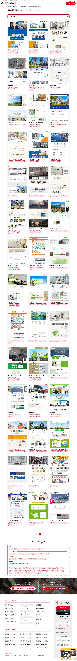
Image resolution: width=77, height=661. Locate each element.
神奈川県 (31, 89)
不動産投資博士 (14, 655)
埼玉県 (16, 51)
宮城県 (37, 51)
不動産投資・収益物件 (26, 549)
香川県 (66, 230)
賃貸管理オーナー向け (13, 53)
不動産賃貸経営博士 (8, 655)
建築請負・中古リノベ (33, 558)
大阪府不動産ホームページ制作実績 (25, 640)
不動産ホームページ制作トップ (9, 604)
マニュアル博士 (30, 655)
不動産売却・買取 (13, 558)
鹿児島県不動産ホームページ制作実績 (42, 641)
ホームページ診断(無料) (63, 610)
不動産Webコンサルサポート (40, 604)
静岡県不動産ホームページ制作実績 (25, 633)
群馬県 (43, 196)
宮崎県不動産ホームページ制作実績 (41, 644)
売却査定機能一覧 (24, 616)
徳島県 (66, 377)
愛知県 (37, 486)
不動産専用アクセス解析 (40, 608)
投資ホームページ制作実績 (9, 608)
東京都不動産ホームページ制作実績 (10, 641)
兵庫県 (34, 570)
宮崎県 (39, 416)
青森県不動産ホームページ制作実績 (10, 634)
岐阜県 (11, 570)
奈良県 (29, 570)
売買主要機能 (23, 604)
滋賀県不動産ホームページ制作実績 (25, 637)
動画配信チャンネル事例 (23, 563)
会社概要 (67, 622)
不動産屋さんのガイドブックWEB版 (41, 623)
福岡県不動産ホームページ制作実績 (41, 637)
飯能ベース (44, 655)
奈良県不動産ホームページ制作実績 (25, 641)
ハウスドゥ (46, 553)
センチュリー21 (54, 53)
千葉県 (49, 568)
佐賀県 (39, 126)
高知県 (45, 341)
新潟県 (53, 568)
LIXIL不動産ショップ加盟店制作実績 (10, 621)
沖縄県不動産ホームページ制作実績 (41, 647)
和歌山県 (31, 524)
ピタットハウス (18, 124)
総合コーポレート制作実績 (9, 615)
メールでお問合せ (71, 3)
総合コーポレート (42, 558)
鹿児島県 (10, 416)
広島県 (57, 570)
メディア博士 (25, 655)
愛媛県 (48, 570)
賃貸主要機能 (23, 610)
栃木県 (20, 568)
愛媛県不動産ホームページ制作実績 (41, 633)
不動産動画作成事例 (13, 563)
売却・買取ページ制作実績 (9, 611)
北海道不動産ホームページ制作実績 (10, 633)
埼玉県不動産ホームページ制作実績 (10, 640)
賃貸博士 (20, 655)
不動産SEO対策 (38, 605)
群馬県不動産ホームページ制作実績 (10, 637)
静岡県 (16, 87)
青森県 (16, 568)
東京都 (66, 196)
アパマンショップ (18, 486)
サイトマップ (38, 625)
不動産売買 (53, 51)
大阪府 (16, 196)
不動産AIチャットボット (24, 614)
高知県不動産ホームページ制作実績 (41, 634)
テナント (42, 549)
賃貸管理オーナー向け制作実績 (9, 612)
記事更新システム (23, 618)
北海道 (39, 232)
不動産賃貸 (11, 51)
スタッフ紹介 (60, 625)
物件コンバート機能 (23, 606)
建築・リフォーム (35, 549)
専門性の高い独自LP (23, 620)
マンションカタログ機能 (24, 608)
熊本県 (45, 451)
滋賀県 (66, 304)
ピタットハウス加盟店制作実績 (9, 618)
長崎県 (11, 573)
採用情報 (67, 625)
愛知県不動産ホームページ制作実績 (25, 634)
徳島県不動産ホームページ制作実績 (25, 644)
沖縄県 (40, 573)
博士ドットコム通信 (38, 655)
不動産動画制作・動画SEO (40, 611)
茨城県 (29, 568)
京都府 (20, 570)
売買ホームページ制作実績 (9, 605)
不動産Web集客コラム (39, 619)
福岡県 (62, 570)
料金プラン (38, 622)
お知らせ (59, 622)
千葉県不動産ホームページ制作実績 (10, 644)
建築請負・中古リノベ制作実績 (9, 614)
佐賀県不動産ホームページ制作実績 (41, 640)
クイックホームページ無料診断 (63, 613)
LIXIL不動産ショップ (40, 87)
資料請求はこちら (63, 607)
